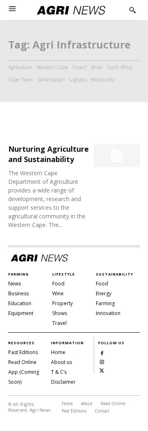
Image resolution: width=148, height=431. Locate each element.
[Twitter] (101, 369)
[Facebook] (101, 352)
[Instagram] (101, 361)
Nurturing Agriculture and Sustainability (48, 154)
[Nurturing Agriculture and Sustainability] (117, 155)
